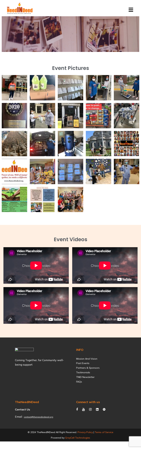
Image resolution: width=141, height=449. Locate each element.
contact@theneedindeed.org (38, 417)
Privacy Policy (85, 432)
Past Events (82, 363)
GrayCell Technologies (77, 437)
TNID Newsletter (85, 377)
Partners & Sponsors (88, 367)
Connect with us (88, 402)
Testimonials (83, 372)
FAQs (79, 381)
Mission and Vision (86, 358)
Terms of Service (104, 432)
